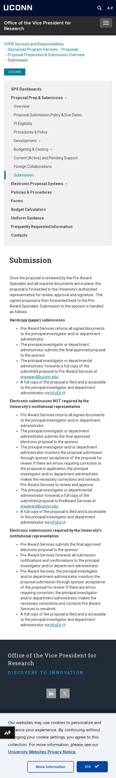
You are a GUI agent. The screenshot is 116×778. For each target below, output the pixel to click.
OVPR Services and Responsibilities (34, 44)
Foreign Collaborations (33, 166)
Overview (22, 106)
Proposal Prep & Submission (37, 98)
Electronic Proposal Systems (37, 184)
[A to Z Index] (110, 8)
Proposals (70, 49)
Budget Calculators (28, 209)
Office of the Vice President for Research (37, 25)
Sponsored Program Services (33, 49)
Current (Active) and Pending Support (46, 158)
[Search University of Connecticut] (99, 8)
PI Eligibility (23, 123)
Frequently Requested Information (42, 227)
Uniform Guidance (27, 218)
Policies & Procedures (31, 192)
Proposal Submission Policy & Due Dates (48, 115)
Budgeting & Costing (31, 149)
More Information (50, 767)
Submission (24, 175)
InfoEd (55, 393)
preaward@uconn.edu (39, 377)
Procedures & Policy (30, 132)
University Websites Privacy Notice (42, 752)
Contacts (19, 235)
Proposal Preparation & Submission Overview (46, 55)
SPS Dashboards (26, 89)
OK (89, 766)
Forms (17, 201)
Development (25, 141)
